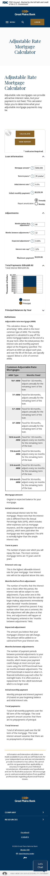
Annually (42, 200)
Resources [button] (11, 819)
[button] (25, 156)
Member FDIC (25, 850)
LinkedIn (25, 837)
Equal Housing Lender (26, 853)
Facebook (25, 832)
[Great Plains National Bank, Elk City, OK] (25, 12)
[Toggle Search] (23, 22)
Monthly (42, 204)
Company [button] (10, 812)
